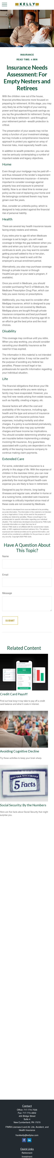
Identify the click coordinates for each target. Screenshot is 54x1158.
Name (5, 556)
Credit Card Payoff (14, 694)
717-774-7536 (30, 1109)
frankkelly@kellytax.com (27, 1135)
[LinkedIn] (29, 1140)
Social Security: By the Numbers (23, 805)
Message (7, 593)
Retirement (27, 1152)
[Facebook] (24, 1140)
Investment (27, 1156)
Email (5, 574)
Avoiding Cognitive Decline (19, 751)
